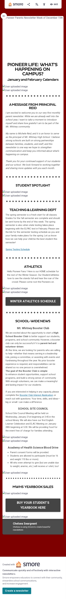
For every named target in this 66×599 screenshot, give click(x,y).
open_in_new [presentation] (55, 494)
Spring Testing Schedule (18, 249)
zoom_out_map (61, 87)
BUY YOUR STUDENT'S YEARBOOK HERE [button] (33, 505)
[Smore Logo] (16, 4)
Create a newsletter (17, 590)
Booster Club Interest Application (36, 395)
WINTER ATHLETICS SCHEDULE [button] (33, 301)
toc (4, 16)
